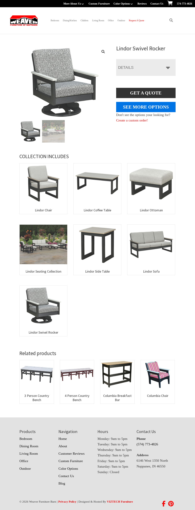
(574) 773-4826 (147, 444)
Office (111, 20)
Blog (61, 483)
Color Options (121, 3)
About (62, 446)
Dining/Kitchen (70, 20)
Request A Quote (136, 20)
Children (84, 20)
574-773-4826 (184, 3)
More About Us (72, 3)
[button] (103, 51)
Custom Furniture (99, 3)
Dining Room (28, 446)
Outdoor (121, 20)
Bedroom (55, 20)
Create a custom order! (132, 120)
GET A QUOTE (145, 92)
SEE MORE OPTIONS (146, 107)
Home (62, 439)
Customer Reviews (71, 453)
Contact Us (156, 3)
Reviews (142, 3)
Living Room (98, 20)
